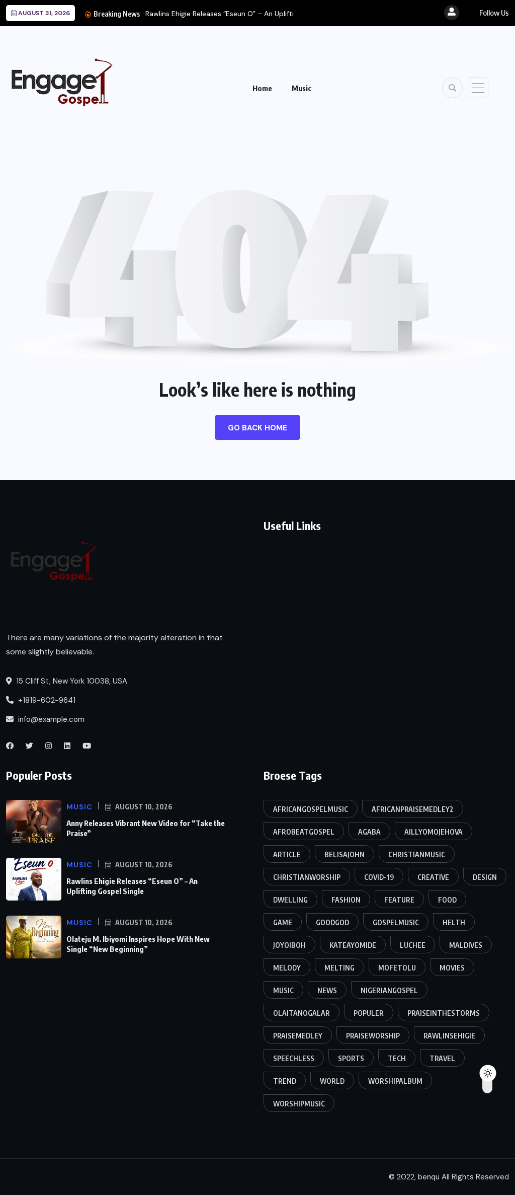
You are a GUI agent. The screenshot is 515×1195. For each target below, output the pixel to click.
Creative (433, 877)
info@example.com (50, 719)
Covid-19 (379, 877)
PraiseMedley (297, 1035)
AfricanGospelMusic (310, 809)
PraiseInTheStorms (443, 1013)
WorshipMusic (299, 1103)
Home (262, 88)
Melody (287, 967)
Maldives (465, 945)
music (283, 990)
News (327, 990)
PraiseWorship (373, 1035)
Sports (351, 1058)
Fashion (346, 899)
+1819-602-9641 (45, 700)
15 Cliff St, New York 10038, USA (70, 681)
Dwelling (290, 899)
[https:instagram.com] (48, 746)
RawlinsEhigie (449, 1035)
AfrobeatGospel (303, 832)
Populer (369, 1013)
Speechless (293, 1058)
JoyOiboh (289, 945)
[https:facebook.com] (10, 746)
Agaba (369, 832)
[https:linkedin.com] (67, 746)
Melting (339, 967)
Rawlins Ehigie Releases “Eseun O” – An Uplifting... (225, 13)
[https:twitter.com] (29, 746)
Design (485, 877)
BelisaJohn (344, 854)
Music (301, 88)
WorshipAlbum (395, 1081)
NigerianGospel (389, 990)
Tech (397, 1058)
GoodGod (332, 922)
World (332, 1081)
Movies (452, 967)
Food (447, 899)
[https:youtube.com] (86, 746)
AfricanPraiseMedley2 (413, 809)
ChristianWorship (306, 877)
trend (284, 1081)
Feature (399, 899)
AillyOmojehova (433, 832)
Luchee (412, 945)
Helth (454, 922)
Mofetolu (397, 967)
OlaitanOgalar (301, 1013)
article (287, 854)
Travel (442, 1058)
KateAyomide (352, 945)
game (282, 922)
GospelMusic (396, 922)
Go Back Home (257, 428)
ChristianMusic (416, 854)
